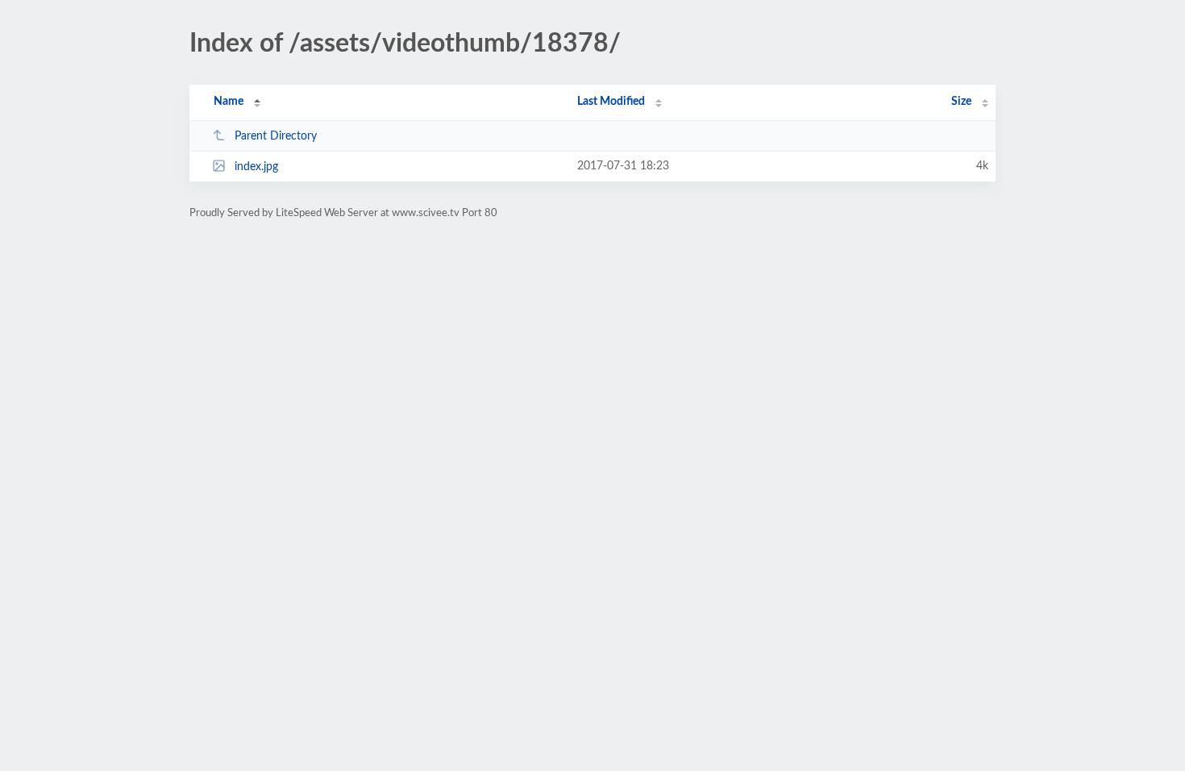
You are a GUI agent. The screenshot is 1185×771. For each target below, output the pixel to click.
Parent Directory (276, 136)
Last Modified (611, 101)
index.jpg (256, 167)
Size (961, 101)
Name (228, 101)
